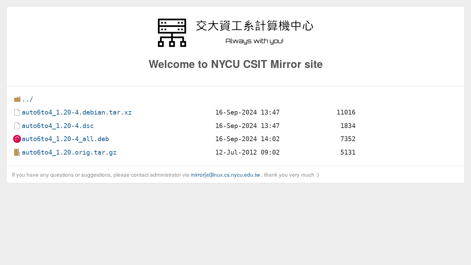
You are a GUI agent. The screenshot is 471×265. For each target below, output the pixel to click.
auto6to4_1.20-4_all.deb (65, 139)
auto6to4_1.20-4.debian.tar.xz (77, 112)
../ (27, 99)
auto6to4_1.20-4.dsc (58, 126)
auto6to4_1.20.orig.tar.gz (69, 152)
